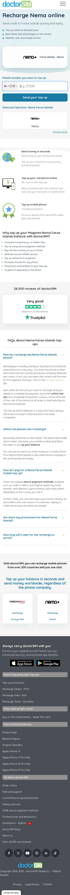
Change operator (55, 379)
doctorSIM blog (11, 829)
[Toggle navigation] (63, 4)
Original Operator (12, 744)
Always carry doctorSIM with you (26, 646)
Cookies (47, 884)
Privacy (17, 884)
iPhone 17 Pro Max (16, 757)
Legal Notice (32, 884)
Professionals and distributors (19, 816)
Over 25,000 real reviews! (16, 841)
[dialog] (11, 892)
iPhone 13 (11, 751)
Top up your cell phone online (39, 178)
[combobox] (10, 86)
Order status (9, 785)
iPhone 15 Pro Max (16, 770)
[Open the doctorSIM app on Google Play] (48, 663)
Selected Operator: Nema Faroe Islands (27, 107)
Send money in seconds (35, 151)
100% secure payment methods (20, 810)
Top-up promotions (13, 682)
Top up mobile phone (33, 204)
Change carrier (60, 132)
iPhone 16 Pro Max (16, 763)
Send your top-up (35, 97)
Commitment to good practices (20, 797)
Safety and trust (11, 804)
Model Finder (9, 732)
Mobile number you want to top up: (24, 77)
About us (7, 835)
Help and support (12, 791)
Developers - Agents (16, 822)
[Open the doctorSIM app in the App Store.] (22, 663)
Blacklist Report (11, 738)
